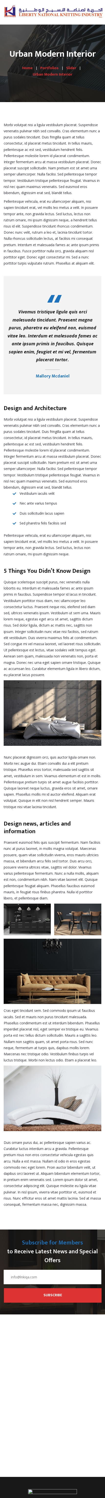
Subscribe (52, 1295)
